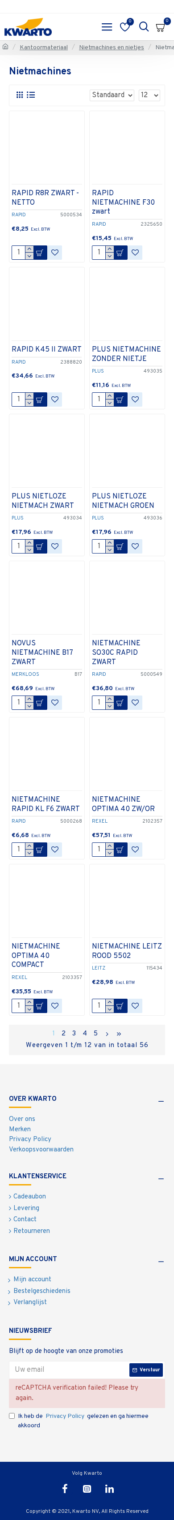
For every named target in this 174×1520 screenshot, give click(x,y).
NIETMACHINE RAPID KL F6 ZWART (46, 804)
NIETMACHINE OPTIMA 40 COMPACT (36, 956)
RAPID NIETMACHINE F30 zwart (123, 203)
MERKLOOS (25, 674)
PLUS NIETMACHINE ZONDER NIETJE (126, 354)
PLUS (98, 371)
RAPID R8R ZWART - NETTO (45, 198)
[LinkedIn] (109, 1489)
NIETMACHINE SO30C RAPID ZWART (116, 653)
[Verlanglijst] (55, 252)
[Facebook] (65, 1489)
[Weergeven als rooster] (19, 95)
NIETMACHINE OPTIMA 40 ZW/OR (123, 804)
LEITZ (98, 968)
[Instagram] (87, 1489)
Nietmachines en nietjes (111, 48)
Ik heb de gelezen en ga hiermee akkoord (83, 1421)
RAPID (19, 215)
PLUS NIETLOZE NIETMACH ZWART (43, 501)
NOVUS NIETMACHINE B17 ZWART (42, 653)
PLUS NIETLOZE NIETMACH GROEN (123, 501)
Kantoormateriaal (44, 48)
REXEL (100, 821)
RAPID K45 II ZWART (47, 349)
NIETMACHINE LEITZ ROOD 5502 (127, 951)
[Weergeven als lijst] (30, 95)
